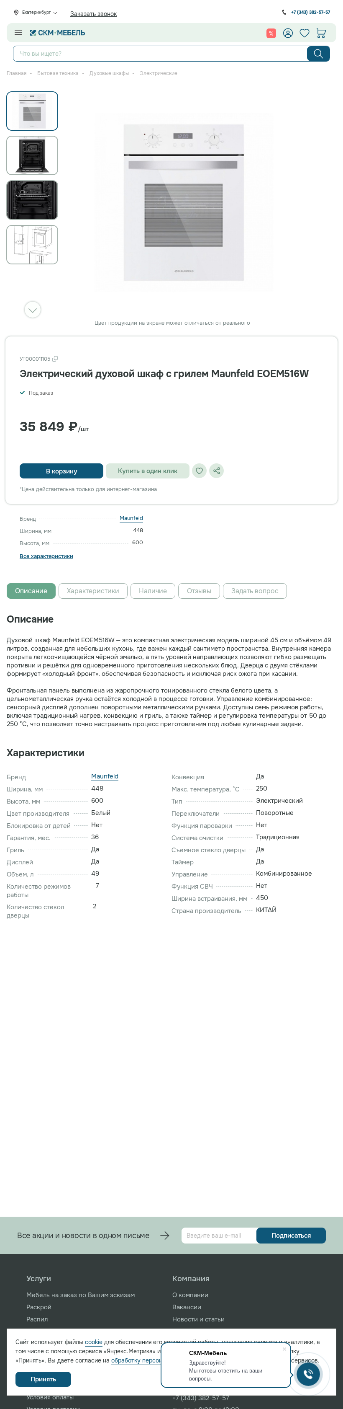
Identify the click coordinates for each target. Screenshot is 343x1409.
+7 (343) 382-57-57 (310, 12)
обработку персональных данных (158, 1360)
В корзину (61, 471)
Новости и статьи (198, 1319)
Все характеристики (46, 556)
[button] (33, 310)
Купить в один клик (147, 471)
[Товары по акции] (271, 33)
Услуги (38, 1278)
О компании (190, 1295)
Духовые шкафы (109, 73)
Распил (37, 1319)
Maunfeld (131, 518)
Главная (16, 73)
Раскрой (38, 1307)
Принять (43, 1379)
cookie (93, 1342)
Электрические (158, 73)
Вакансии (186, 1307)
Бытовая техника (58, 73)
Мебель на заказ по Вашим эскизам (80, 1295)
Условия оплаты (50, 1397)
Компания (191, 1278)
